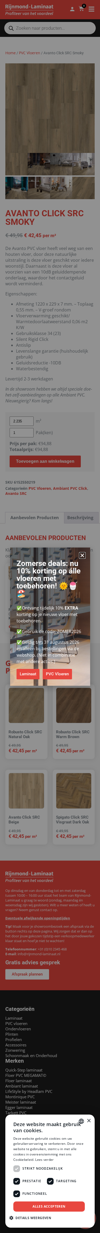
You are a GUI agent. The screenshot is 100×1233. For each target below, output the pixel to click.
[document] (50, 616)
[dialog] (50, 1171)
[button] (82, 555)
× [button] (89, 1121)
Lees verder (44, 1159)
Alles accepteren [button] (49, 1206)
